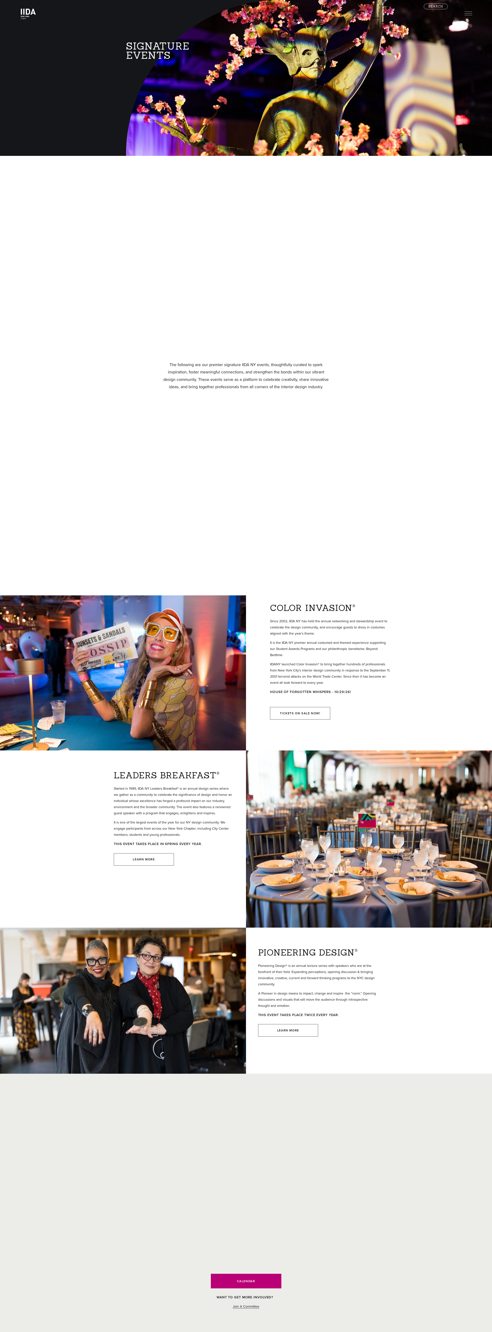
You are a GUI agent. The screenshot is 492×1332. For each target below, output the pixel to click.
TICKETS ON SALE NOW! (300, 713)
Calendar (246, 1281)
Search (436, 6)
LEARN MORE (144, 859)
